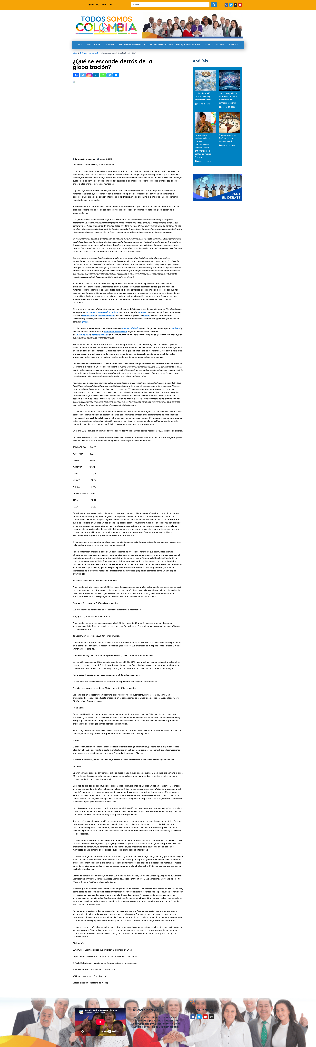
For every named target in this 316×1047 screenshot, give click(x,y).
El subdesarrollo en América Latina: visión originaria (227, 138)
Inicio (75, 53)
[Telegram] (109, 75)
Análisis (200, 60)
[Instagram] (89, 75)
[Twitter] (83, 75)
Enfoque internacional (89, 53)
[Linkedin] (96, 75)
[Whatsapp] (103, 75)
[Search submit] (214, 4)
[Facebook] (76, 75)
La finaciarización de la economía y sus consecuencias (203, 96)
